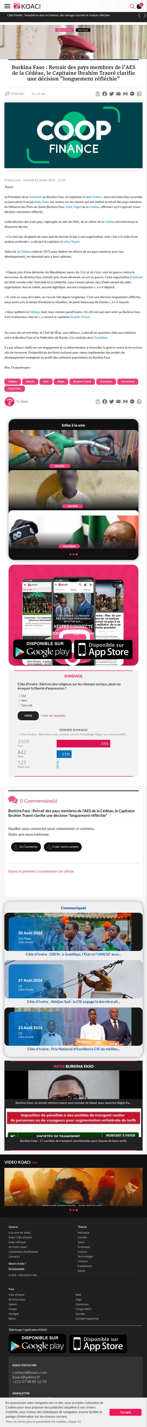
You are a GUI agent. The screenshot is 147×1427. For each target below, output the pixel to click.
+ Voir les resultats (53, 715)
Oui (24, 695)
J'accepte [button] (125, 1412)
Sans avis (27, 705)
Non (24, 700)
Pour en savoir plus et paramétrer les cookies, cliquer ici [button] (43, 1421)
